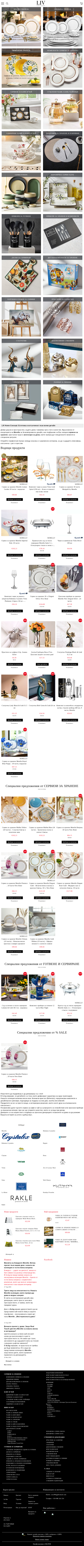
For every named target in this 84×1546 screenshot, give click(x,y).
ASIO (48, 1388)
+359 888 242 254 (58, 1498)
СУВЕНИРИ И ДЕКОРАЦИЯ (54, 1437)
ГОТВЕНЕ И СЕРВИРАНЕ (13, 1447)
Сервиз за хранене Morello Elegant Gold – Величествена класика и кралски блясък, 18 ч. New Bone (42, 885)
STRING (49, 1406)
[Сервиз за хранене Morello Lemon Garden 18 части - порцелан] (14, 469)
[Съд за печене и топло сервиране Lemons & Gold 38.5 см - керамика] (14, 988)
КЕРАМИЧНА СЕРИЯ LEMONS (55, 1431)
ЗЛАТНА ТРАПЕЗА (11, 1384)
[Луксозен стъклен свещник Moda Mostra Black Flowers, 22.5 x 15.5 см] (8, 1232)
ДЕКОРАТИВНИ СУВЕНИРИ (54, 1447)
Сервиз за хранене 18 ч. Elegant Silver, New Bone (42, 597)
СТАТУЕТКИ (50, 1444)
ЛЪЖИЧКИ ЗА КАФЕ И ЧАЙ (14, 1404)
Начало (6, 1495)
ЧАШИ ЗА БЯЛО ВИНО (13, 1415)
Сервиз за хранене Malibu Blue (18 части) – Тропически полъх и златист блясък (42, 830)
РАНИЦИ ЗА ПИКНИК (53, 1460)
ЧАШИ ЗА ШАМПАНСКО (14, 1417)
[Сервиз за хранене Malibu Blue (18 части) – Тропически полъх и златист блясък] (42, 810)
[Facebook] (45, 1502)
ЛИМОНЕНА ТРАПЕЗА (13, 1388)
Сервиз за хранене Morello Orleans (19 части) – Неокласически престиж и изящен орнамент (14, 941)
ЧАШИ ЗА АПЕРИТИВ (13, 1419)
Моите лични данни (42, 1539)
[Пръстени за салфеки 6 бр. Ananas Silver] (14, 634)
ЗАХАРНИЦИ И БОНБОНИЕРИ (15, 1401)
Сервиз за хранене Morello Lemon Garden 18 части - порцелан (14, 488)
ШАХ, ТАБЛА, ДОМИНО (53, 1465)
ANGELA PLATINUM (53, 1400)
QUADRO (50, 1384)
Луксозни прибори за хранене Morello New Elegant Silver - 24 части (69, 598)
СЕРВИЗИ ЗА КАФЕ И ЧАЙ (14, 1397)
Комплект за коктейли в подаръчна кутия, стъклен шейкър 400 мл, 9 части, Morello (69, 708)
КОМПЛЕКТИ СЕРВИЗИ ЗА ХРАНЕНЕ (17, 1377)
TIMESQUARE (11, 1441)
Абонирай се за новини (12, 1361)
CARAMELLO (51, 1416)
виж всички (42, 789)
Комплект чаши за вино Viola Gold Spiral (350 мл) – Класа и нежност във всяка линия (42, 489)
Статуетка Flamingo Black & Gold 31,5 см (69, 653)
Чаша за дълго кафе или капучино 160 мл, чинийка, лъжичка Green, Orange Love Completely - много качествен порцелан (66, 1241)
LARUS (9, 1431)
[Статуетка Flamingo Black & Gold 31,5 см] (69, 634)
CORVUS (50, 1393)
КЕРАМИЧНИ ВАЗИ (52, 1451)
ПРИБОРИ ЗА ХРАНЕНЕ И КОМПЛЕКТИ (18, 1461)
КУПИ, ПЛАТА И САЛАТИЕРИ (15, 1465)
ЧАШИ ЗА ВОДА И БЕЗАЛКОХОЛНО (17, 1426)
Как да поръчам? (21, 1507)
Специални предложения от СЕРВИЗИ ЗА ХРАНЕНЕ (42, 786)
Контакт (18, 1495)
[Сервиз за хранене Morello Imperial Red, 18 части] (14, 523)
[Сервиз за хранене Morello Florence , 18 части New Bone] (14, 865)
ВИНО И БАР (9, 1407)
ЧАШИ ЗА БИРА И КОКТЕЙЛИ (15, 1424)
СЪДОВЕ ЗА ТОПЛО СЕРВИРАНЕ (16, 1459)
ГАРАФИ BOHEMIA (53, 1395)
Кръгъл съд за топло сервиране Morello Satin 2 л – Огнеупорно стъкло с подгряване (69, 1008)
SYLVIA (49, 1390)
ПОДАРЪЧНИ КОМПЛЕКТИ (54, 1373)
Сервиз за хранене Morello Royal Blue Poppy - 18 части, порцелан (14, 762)
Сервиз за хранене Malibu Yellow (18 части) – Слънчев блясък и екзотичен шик (14, 830)
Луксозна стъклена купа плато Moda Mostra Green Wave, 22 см (27, 1242)
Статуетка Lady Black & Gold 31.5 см (14, 707)
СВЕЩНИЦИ (50, 1442)
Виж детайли (42, 664)
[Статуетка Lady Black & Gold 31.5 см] (14, 688)
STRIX (9, 1432)
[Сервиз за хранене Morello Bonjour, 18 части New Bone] (69, 810)
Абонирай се (10, 1254)
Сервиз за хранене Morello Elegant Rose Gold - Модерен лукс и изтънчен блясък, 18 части (69, 885)
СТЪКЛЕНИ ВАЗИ (51, 1453)
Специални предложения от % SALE (42, 1032)
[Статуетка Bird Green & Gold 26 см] (42, 688)
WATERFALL (51, 1409)
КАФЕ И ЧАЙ (9, 1392)
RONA (49, 1397)
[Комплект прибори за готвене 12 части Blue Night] (42, 988)
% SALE (47, 1468)
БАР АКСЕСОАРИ (11, 1410)
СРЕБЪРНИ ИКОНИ (52, 1463)
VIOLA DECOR (51, 1399)
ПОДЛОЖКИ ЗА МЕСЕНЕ (14, 1456)
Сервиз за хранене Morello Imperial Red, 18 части (14, 542)
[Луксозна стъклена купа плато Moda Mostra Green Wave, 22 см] (8, 1244)
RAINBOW (50, 1407)
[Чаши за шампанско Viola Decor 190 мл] (69, 523)
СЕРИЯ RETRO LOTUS (13, 1474)
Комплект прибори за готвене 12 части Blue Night (42, 1007)
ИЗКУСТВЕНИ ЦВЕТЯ (53, 1456)
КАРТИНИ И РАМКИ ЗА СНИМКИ (56, 1458)
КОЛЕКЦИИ (49, 1382)
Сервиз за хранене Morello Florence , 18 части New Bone (14, 884)
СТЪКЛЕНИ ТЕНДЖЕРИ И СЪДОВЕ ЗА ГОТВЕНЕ (21, 1449)
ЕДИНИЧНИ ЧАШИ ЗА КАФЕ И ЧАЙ (17, 1395)
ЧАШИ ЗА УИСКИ (11, 1422)
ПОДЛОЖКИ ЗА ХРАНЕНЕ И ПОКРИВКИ (18, 1463)
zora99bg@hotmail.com (58, 1494)
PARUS (49, 1413)
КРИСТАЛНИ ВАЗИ (52, 1449)
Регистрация (8, 1507)
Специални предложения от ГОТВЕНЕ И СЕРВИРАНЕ (42, 964)
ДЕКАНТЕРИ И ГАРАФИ (13, 1428)
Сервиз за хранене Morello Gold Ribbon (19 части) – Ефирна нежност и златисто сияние (42, 941)
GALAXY (50, 1414)
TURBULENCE (11, 1434)
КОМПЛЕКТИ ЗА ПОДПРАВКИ (15, 1470)
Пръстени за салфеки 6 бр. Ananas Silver (14, 653)
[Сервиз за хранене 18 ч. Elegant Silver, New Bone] (42, 579)
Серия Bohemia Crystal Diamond (16, 1439)
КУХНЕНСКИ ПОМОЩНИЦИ (15, 1468)
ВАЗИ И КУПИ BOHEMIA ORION (17, 1438)
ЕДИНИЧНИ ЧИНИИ (12, 1379)
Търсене (18, 1499)
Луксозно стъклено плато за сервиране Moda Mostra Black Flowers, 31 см (25, 1218)
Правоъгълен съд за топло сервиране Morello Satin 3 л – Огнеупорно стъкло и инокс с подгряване (42, 543)
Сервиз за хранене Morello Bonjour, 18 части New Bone (69, 829)
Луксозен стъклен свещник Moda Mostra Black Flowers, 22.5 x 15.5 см (27, 1229)
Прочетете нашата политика (42, 1536)
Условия (18, 1503)
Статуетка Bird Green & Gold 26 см (42, 705)
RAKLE (9, 1436)
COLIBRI (49, 1386)
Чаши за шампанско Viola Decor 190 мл (69, 542)
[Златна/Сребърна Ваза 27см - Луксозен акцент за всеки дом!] (42, 634)
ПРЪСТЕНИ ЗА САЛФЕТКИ (54, 1440)
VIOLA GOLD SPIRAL (53, 1411)
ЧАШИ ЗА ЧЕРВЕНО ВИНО (14, 1412)
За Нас (6, 1499)
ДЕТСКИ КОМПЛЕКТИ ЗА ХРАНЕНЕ (17, 1381)
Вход (5, 1503)
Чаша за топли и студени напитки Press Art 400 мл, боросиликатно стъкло (66, 1217)
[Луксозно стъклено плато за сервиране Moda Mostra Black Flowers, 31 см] (8, 1220)
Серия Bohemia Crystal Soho (15, 1443)
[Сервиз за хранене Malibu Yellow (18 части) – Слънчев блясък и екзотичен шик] (14, 810)
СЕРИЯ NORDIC (11, 1472)
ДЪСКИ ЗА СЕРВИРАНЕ (13, 1452)
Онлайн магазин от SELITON (42, 1544)
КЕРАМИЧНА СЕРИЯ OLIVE (54, 1433)
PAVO (49, 1392)
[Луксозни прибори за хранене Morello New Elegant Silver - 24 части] (69, 579)
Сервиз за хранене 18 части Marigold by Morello (69, 488)
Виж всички (7, 1364)
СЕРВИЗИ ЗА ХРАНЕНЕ (12, 1374)
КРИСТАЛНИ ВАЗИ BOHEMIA (55, 1377)
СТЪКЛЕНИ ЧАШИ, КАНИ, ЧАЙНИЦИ (18, 1399)
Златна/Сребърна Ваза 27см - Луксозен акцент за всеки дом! (42, 653)
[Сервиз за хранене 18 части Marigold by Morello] (69, 469)
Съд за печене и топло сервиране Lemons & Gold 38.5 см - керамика (14, 1007)
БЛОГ (30, 1507)
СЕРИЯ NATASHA (11, 1479)
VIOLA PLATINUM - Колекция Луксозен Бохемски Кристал (61, 1403)
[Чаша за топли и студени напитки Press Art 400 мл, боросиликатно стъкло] (48, 1219)
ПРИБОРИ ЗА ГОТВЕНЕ (13, 1454)
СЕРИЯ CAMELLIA (12, 1477)
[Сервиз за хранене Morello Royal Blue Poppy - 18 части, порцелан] (14, 743)
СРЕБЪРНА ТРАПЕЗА (12, 1386)
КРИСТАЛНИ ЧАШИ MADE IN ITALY (57, 1375)
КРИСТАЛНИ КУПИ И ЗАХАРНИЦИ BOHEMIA (60, 1379)
